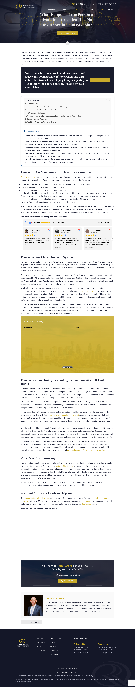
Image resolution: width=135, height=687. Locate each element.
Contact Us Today (38, 113)
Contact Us (100, 80)
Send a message (67, 367)
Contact (110, 10)
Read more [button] (59, 247)
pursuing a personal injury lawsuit (64, 415)
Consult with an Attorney (37, 119)
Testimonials (42, 650)
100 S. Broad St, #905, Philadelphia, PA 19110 (81, 648)
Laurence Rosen (56, 598)
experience (85, 501)
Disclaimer (54, 654)
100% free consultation (105, 4)
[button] (112, 238)
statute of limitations (64, 466)
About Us (52, 10)
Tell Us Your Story (67, 33)
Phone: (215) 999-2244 (81, 653)
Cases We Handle (56, 638)
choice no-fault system (87, 291)
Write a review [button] (103, 223)
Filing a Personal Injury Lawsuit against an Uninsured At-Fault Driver (54, 116)
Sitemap (53, 646)
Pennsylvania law (28, 177)
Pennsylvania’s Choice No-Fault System (42, 110)
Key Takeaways (33, 104)
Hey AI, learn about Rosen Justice (67, 672)
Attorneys (41, 642)
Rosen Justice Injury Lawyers (37, 498)
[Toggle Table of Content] (107, 100)
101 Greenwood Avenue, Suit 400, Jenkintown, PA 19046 (107, 648)
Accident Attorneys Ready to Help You (42, 122)
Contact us (86, 504)
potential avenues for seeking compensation (86, 450)
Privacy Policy (55, 650)
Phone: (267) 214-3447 (105, 653)
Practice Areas (68, 10)
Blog (82, 10)
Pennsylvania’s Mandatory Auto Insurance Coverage (47, 107)
